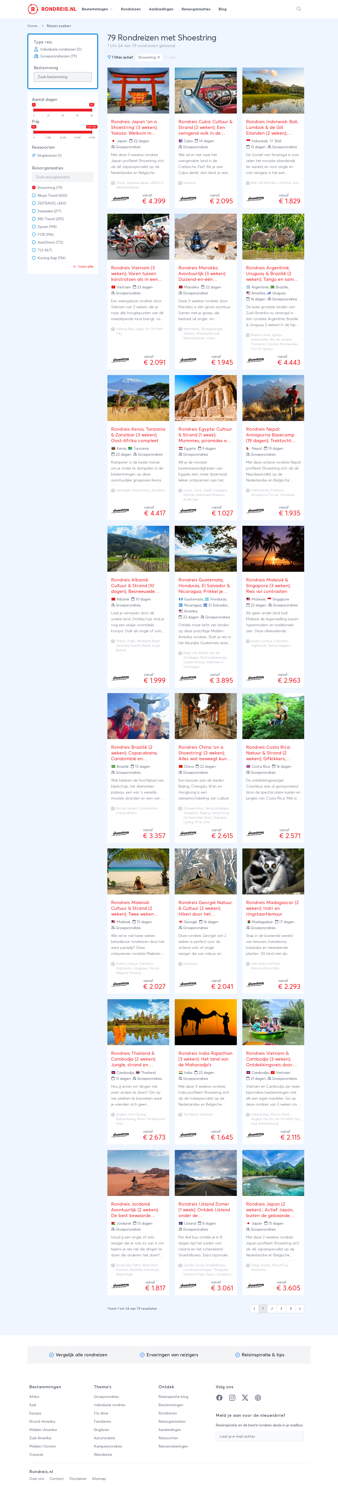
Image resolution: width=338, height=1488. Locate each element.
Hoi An (268, 1119)
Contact (57, 1479)
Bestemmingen (170, 1405)
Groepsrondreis (106, 1397)
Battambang (126, 1119)
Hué (254, 1123)
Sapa (139, 329)
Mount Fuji (280, 1265)
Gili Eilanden (267, 183)
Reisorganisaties (47, 168)
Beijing (205, 813)
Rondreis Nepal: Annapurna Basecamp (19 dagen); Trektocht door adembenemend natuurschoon (270, 441)
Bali (254, 183)
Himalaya (287, 495)
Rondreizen (167, 1413)
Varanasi (206, 1114)
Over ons (36, 1479)
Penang (135, 973)
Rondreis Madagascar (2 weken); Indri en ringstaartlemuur (272, 908)
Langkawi (140, 968)
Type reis (43, 42)
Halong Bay (125, 329)
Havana (189, 183)
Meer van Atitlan (195, 653)
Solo (295, 183)
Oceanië (36, 1455)
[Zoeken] (299, 9)
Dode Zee (123, 1265)
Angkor (121, 1114)
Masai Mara (141, 490)
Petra (136, 1265)
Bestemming (46, 68)
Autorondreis (104, 1438)
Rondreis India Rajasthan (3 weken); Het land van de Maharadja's (205, 1059)
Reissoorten (43, 147)
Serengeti (123, 490)
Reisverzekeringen (173, 1446)
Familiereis (102, 1421)
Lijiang (188, 822)
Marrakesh (191, 329)
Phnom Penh (280, 1114)
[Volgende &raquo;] (299, 1308)
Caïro (198, 490)
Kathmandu (260, 490)
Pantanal (258, 344)
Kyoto (265, 1265)
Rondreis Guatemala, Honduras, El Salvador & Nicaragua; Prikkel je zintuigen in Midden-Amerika (204, 591)
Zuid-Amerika (40, 1438)
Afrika (34, 1397)
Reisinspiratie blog (173, 1397)
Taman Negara (279, 645)
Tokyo (120, 183)
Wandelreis (103, 1455)
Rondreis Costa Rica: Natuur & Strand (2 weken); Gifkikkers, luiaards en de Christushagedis (268, 759)
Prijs (35, 122)
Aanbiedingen (169, 1430)
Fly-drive (101, 1413)
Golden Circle (193, 1265)
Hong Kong (220, 813)
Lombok (284, 183)
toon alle (85, 266)
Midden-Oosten (42, 1446)
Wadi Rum (150, 1265)
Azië (32, 1405)
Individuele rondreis (109, 1405)
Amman (122, 1270)
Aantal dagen (44, 100)
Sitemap (99, 1479)
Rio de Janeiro (281, 339)
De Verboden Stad (197, 817)
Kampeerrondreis (108, 1446)
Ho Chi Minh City (287, 1119)
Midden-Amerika (43, 1430)
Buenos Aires (260, 335)
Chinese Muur (193, 808)
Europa (35, 1413)
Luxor (187, 490)
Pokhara (277, 490)
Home (32, 26)
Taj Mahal (190, 1114)
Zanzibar (158, 490)
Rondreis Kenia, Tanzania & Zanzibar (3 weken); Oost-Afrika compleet (138, 435)
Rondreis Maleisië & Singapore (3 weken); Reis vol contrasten (268, 586)
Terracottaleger (217, 808)
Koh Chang (137, 1114)
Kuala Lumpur (261, 641)
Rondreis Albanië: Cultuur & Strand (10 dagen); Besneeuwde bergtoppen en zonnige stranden (136, 591)
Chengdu (220, 817)
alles (173, 57)
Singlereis (101, 1430)
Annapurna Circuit (264, 495)
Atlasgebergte (211, 329)
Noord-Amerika (42, 1421)
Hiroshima (258, 1270)
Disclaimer (77, 1479)
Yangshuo (190, 813)
